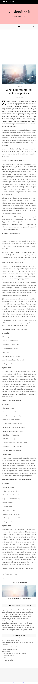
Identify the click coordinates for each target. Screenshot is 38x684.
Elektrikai (4, 658)
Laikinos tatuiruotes (8, 655)
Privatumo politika (19, 683)
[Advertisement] (19, 45)
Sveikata (19, 87)
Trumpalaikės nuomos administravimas (14, 653)
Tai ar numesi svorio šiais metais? (19, 598)
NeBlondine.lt (19, 12)
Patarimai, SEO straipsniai (9, 649)
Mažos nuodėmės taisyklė (9, 647)
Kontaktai (5, 1)
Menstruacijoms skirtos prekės (11, 640)
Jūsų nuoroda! (8, 660)
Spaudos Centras (12, 574)
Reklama (11, 1)
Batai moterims (6, 651)
